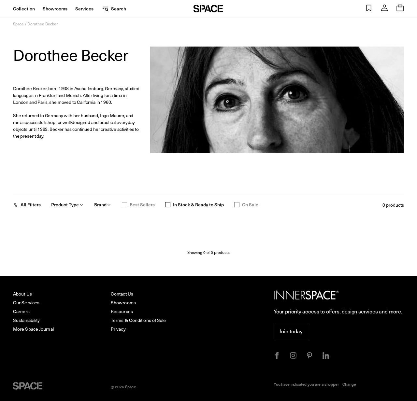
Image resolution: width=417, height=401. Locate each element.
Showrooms (55, 8)
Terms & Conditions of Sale (138, 320)
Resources (122, 311)
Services (84, 8)
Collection (24, 8)
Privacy (118, 328)
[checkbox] (124, 204)
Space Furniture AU (208, 8)
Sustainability (26, 320)
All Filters (31, 204)
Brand (100, 204)
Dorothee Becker (42, 24)
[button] (369, 8)
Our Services (26, 302)
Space (18, 24)
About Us (22, 293)
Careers (21, 311)
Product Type (65, 204)
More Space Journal (33, 328)
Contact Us (122, 293)
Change (349, 384)
